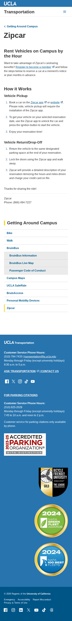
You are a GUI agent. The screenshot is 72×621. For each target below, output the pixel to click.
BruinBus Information (23, 255)
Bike (9, 233)
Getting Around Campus (22, 26)
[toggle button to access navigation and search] (64, 11)
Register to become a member (33, 67)
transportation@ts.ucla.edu (40, 356)
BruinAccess (15, 293)
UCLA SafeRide (16, 285)
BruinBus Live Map (21, 263)
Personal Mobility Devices (23, 300)
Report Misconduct (42, 599)
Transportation (19, 12)
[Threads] (51, 610)
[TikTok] (44, 610)
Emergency (9, 599)
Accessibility (24, 599)
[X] (28, 610)
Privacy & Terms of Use (15, 603)
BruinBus (13, 248)
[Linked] (21, 610)
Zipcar (11, 308)
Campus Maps (16, 278)
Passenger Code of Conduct (27, 270)
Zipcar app (37, 102)
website (55, 102)
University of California (38, 593)
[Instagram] (13, 610)
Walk (10, 240)
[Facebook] (5, 610)
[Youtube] (36, 610)
